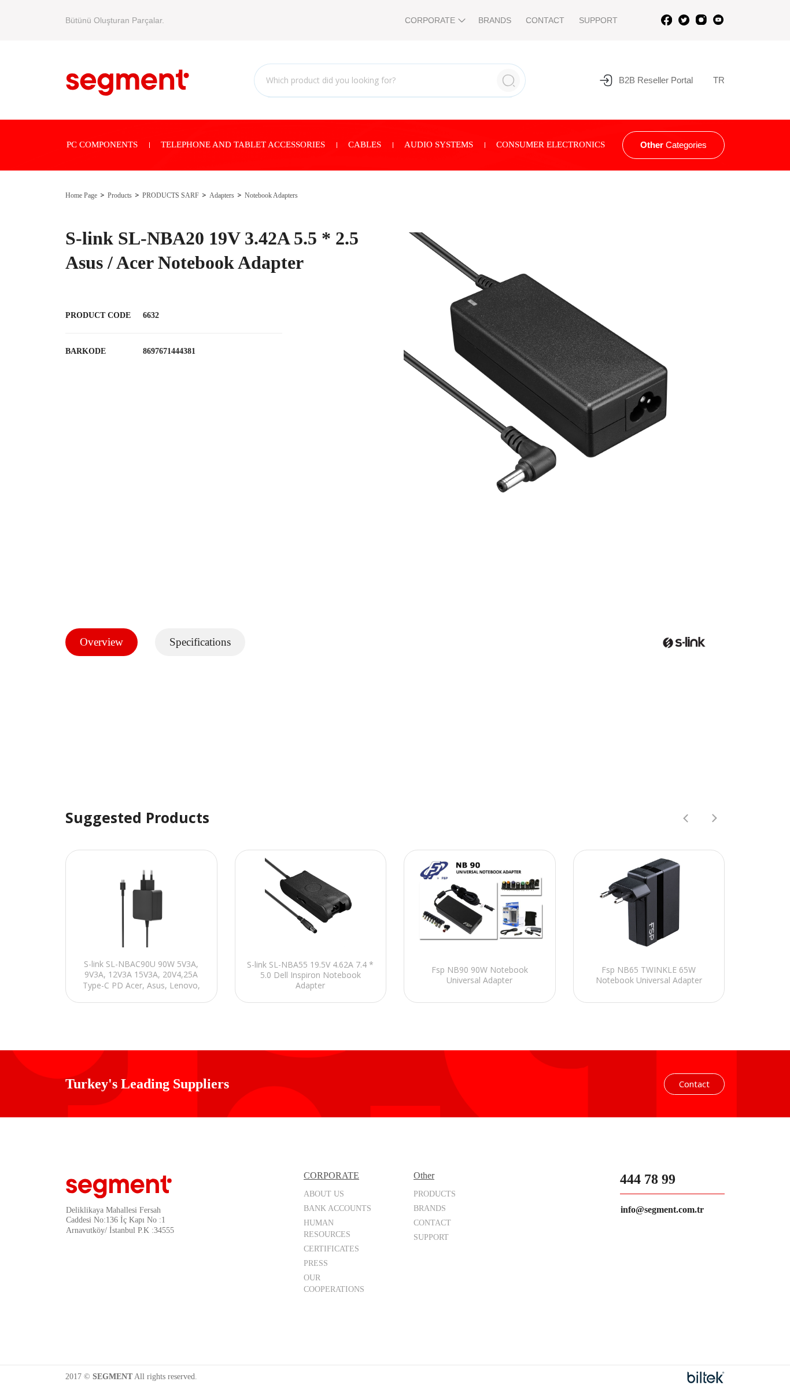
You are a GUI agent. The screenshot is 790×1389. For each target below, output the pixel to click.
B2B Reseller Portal (656, 80)
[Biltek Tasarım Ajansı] (706, 1377)
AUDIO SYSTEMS (438, 144)
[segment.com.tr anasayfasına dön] (127, 78)
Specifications (200, 642)
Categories (673, 145)
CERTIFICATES (331, 1248)
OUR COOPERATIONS (334, 1283)
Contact (694, 1084)
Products (120, 195)
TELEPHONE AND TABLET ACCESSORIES (243, 144)
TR (719, 80)
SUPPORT (598, 20)
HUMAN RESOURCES (327, 1228)
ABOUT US (324, 1194)
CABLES (364, 144)
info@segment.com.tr (662, 1209)
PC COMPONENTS (102, 144)
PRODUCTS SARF (170, 195)
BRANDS (494, 20)
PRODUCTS (435, 1194)
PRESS (316, 1263)
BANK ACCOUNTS (337, 1208)
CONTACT (545, 20)
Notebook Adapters (271, 195)
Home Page (81, 195)
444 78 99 (647, 1179)
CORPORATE (430, 20)
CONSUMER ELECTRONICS (550, 144)
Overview (101, 642)
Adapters (221, 195)
